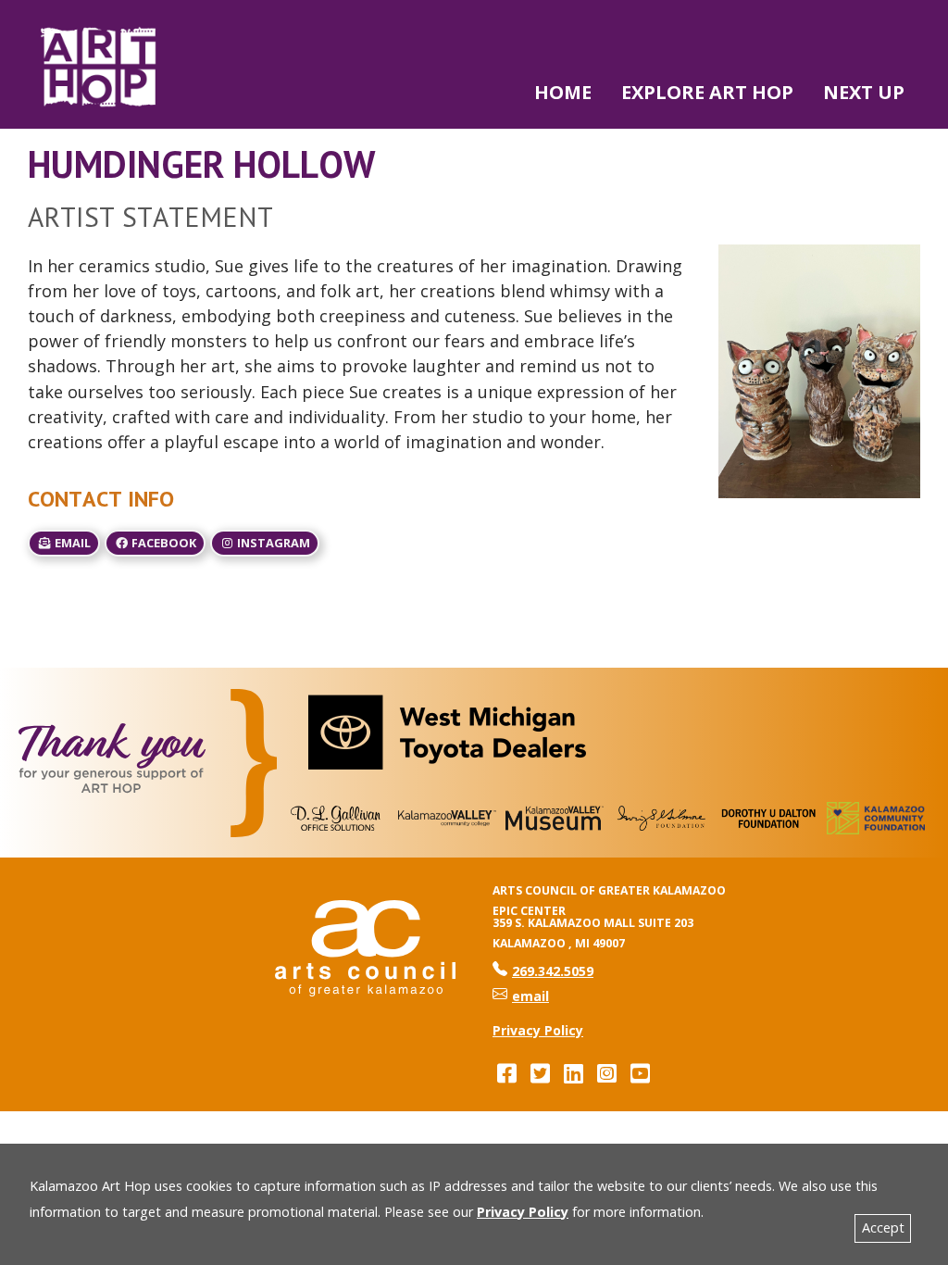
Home (563, 92)
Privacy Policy (522, 1212)
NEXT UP (863, 92)
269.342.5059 (543, 971)
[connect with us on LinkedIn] (573, 1073)
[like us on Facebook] (506, 1073)
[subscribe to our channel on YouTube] (640, 1073)
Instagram (272, 542)
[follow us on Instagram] (606, 1073)
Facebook (162, 542)
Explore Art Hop (707, 92)
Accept (883, 1227)
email (71, 542)
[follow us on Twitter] (540, 1073)
